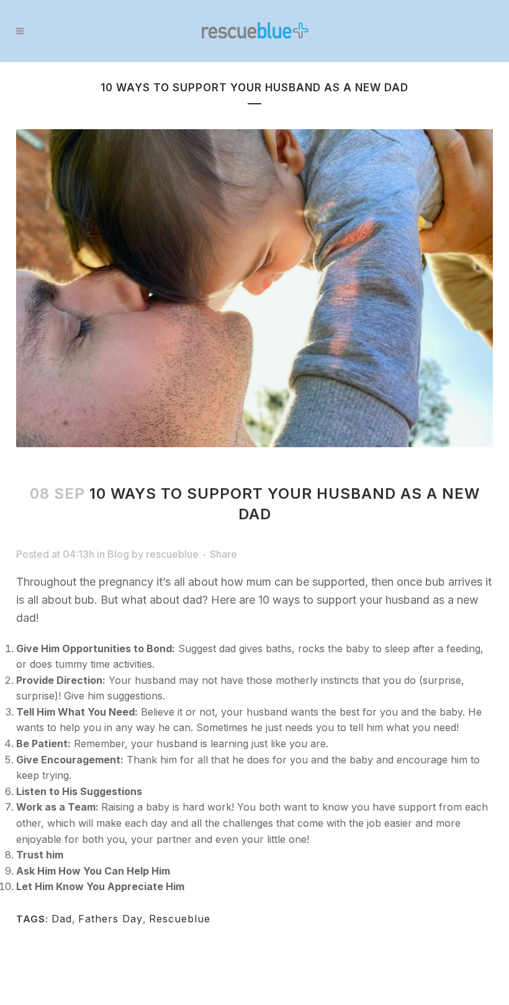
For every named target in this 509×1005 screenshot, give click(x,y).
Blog (118, 554)
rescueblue (172, 554)
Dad (62, 918)
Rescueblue (179, 918)
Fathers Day (110, 918)
